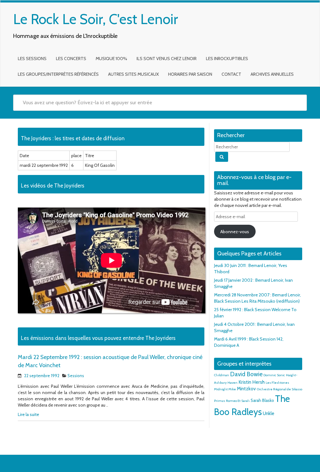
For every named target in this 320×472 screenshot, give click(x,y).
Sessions (76, 375)
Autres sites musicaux (133, 74)
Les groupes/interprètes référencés (58, 74)
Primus (219, 401)
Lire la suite (28, 414)
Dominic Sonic (274, 375)
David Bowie (246, 374)
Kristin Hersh (251, 382)
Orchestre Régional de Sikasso (279, 389)
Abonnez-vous (234, 231)
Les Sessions (32, 58)
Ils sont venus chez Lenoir (167, 58)
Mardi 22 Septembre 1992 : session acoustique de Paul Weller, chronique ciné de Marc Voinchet (110, 361)
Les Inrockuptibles (227, 58)
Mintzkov (246, 389)
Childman (221, 375)
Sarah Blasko (262, 400)
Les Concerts (71, 58)
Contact (231, 74)
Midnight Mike (225, 389)
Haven (233, 383)
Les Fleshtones (277, 383)
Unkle (268, 413)
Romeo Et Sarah (238, 401)
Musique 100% (111, 58)
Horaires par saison (190, 74)
